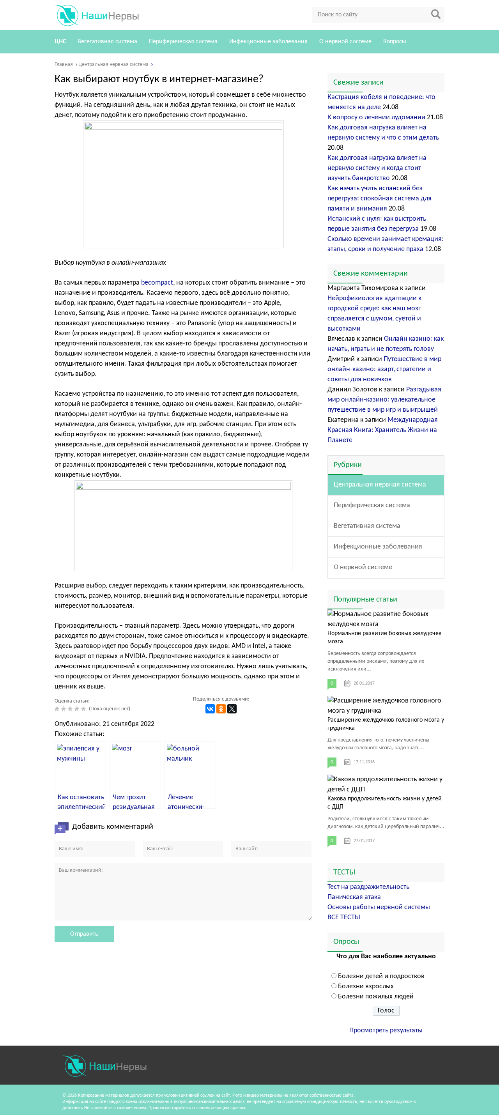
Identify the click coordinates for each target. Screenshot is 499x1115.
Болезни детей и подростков (381, 976)
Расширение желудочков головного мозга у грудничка (385, 724)
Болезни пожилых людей (376, 996)
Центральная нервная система (380, 484)
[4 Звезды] (77, 708)
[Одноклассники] (221, 708)
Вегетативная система (107, 42)
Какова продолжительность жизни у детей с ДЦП (384, 803)
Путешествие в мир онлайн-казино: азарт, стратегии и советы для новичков (384, 369)
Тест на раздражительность (368, 887)
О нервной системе (345, 42)
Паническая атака (354, 897)
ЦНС (60, 42)
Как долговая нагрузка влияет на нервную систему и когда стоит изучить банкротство (376, 168)
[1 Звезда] (58, 708)
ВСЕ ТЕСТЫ (343, 917)
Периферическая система (183, 42)
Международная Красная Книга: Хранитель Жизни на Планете (382, 430)
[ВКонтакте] (210, 708)
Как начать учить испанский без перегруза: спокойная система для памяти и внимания (379, 198)
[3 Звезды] (71, 708)
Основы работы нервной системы (378, 907)
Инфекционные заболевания (268, 42)
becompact (157, 283)
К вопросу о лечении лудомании (376, 117)
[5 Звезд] (84, 708)
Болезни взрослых (366, 986)
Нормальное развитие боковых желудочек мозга (384, 637)
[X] (232, 708)
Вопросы (394, 42)
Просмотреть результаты (386, 1030)
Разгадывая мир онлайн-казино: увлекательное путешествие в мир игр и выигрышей (384, 400)
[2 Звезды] (64, 708)
